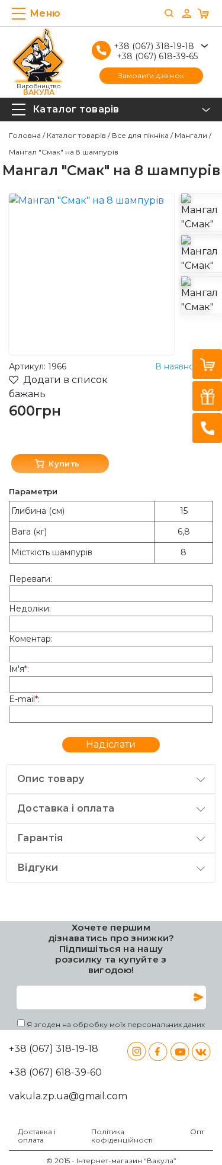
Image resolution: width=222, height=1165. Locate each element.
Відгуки (37, 867)
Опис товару (51, 778)
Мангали (191, 135)
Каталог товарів (76, 135)
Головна (25, 135)
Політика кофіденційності (122, 1136)
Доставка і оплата (65, 808)
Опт (197, 1132)
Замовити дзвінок (151, 75)
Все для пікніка (140, 135)
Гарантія (40, 838)
